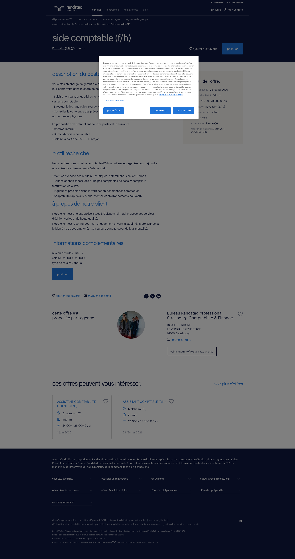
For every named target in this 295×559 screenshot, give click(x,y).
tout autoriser (184, 110)
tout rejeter (160, 110)
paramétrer (113, 110)
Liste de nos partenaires (114, 100)
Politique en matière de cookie (171, 95)
